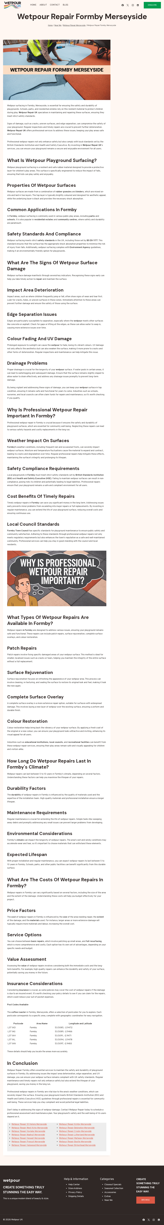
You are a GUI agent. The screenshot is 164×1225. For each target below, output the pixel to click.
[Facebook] (123, 5)
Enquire (152, 5)
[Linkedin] (138, 5)
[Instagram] (133, 5)
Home (33, 5)
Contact (55, 5)
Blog (65, 5)
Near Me (108, 1200)
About (43, 5)
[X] (128, 5)
